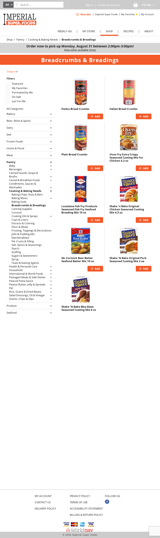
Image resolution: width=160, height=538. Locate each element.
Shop (10, 39)
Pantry (20, 39)
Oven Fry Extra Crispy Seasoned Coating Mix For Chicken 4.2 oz (126, 157)
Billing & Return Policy (86, 514)
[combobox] (8, 5)
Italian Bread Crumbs (123, 109)
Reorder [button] (85, 14)
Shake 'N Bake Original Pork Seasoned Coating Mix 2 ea (128, 259)
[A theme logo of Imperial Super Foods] (23, 26)
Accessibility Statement (86, 508)
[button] (50, 114)
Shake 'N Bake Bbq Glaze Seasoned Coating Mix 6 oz (78, 308)
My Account (43, 496)
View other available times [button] (80, 50)
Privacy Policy (80, 496)
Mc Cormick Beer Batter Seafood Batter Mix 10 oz (77, 259)
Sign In (89, 5)
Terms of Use (79, 502)
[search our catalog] (17, 5)
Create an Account (109, 5)
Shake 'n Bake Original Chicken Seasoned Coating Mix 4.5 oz (127, 209)
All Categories (15, 108)
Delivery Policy (45, 508)
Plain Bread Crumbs (74, 154)
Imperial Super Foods (106, 14)
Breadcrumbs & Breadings (79, 39)
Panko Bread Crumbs (75, 109)
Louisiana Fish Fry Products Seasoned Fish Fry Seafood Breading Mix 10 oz (79, 209)
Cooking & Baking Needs (43, 39)
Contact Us (43, 502)
